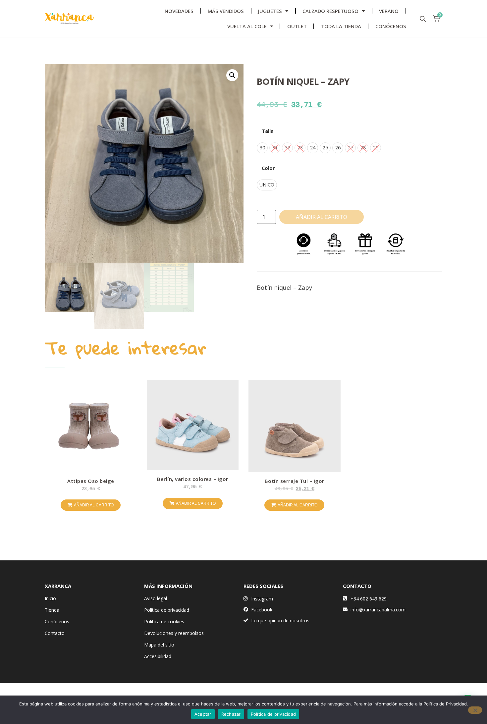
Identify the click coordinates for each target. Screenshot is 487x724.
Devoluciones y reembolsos (174, 633)
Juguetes (270, 11)
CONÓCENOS (390, 26)
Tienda (52, 610)
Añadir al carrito (321, 217)
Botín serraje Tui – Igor (294, 481)
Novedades (179, 11)
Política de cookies (164, 621)
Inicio (50, 598)
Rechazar (231, 714)
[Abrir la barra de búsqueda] (422, 19)
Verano (389, 11)
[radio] (262, 147)
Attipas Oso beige (90, 481)
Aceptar (202, 714)
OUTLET (297, 26)
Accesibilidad (157, 656)
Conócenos (57, 621)
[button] (232, 75)
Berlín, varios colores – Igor (192, 479)
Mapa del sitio (159, 645)
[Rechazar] (475, 710)
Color (268, 168)
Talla (268, 131)
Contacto (55, 633)
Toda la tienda (341, 26)
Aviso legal (155, 598)
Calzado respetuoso (330, 11)
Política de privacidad (166, 610)
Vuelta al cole (247, 26)
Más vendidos (226, 11)
